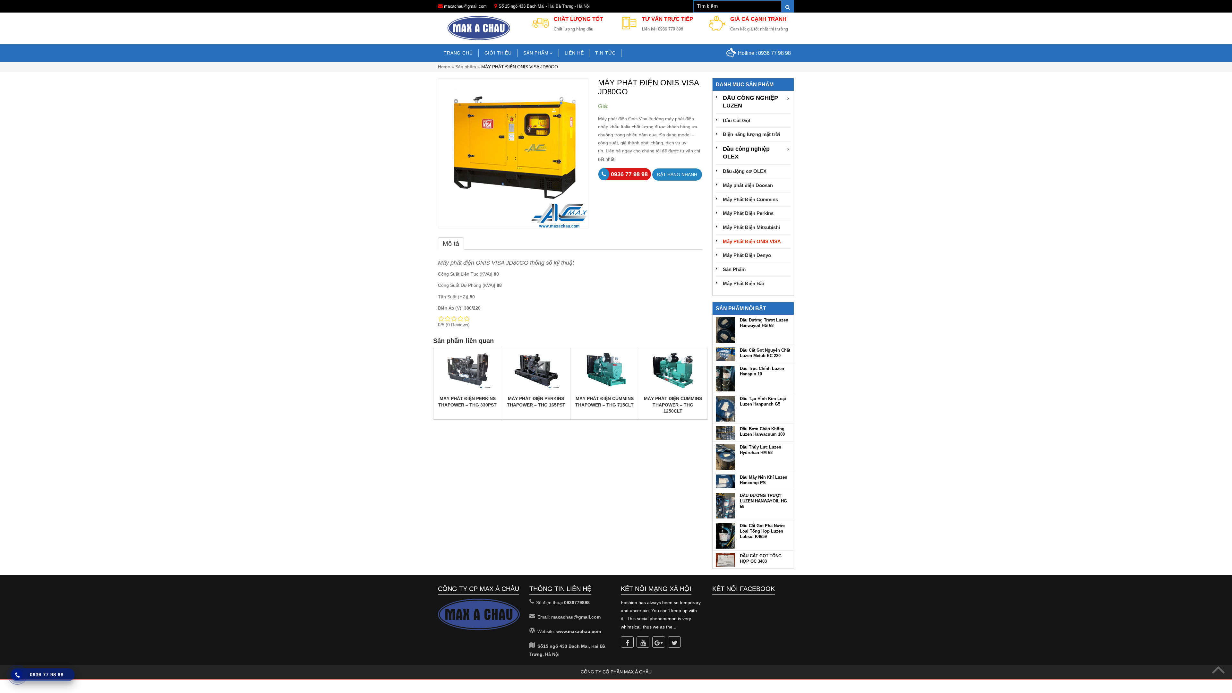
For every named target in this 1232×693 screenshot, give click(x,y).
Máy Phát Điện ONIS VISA (752, 241)
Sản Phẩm (734, 269)
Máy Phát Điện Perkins (748, 213)
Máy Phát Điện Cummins (750, 199)
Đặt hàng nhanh (677, 174)
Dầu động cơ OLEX (744, 171)
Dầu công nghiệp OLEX (746, 153)
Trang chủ (458, 53)
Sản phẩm (536, 53)
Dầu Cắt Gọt (736, 120)
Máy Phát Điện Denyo (747, 255)
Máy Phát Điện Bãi (743, 283)
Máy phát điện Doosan (748, 185)
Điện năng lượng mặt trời (751, 134)
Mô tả (451, 243)
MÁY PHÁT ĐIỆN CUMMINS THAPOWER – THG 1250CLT (673, 405)
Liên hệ (574, 53)
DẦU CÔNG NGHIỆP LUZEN (750, 102)
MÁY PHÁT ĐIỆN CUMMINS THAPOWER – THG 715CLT (604, 401)
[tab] (451, 243)
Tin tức (605, 53)
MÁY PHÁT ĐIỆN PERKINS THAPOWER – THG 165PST (536, 401)
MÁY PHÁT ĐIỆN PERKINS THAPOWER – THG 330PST (467, 401)
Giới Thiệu (498, 53)
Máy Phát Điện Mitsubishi (751, 227)
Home (444, 66)
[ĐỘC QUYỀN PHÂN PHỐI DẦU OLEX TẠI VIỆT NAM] (479, 27)
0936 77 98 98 (774, 53)
